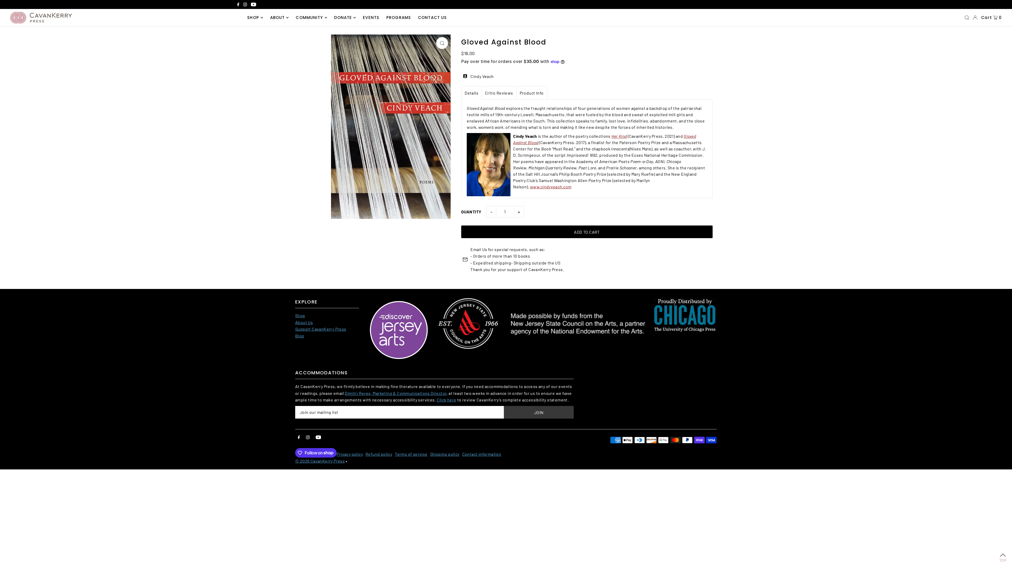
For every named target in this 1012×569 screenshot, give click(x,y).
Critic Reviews (499, 92)
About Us (304, 322)
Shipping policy (445, 454)
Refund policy (379, 454)
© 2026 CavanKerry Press (320, 460)
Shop (300, 315)
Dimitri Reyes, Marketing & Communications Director (395, 393)
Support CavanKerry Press (320, 328)
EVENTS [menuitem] (371, 17)
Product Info (532, 92)
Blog (299, 335)
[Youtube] (253, 5)
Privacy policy (350, 454)
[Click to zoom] (442, 43)
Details (471, 92)
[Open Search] (967, 18)
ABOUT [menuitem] (277, 17)
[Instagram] (245, 5)
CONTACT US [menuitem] (432, 17)
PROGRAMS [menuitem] (398, 17)
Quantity (471, 211)
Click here (446, 399)
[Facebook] (238, 5)
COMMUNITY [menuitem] (309, 17)
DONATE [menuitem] (343, 17)
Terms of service (411, 454)
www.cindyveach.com (550, 186)
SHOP (253, 17)
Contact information (482, 454)
